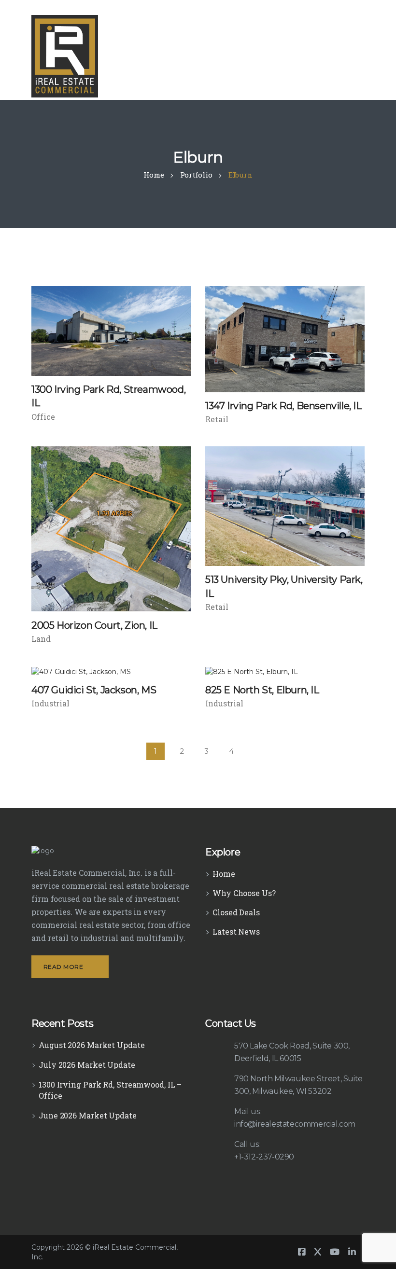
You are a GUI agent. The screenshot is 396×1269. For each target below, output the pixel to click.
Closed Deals (236, 912)
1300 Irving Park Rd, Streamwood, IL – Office (110, 1090)
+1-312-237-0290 (264, 1156)
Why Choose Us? (244, 893)
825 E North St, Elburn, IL (262, 690)
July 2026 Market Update (87, 1065)
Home (223, 874)
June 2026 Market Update (88, 1115)
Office (43, 417)
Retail (216, 419)
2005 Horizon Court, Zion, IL (94, 625)
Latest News (236, 931)
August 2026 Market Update (92, 1045)
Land (41, 639)
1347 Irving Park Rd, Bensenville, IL (283, 406)
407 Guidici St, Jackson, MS (93, 690)
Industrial (50, 703)
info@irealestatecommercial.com (294, 1124)
